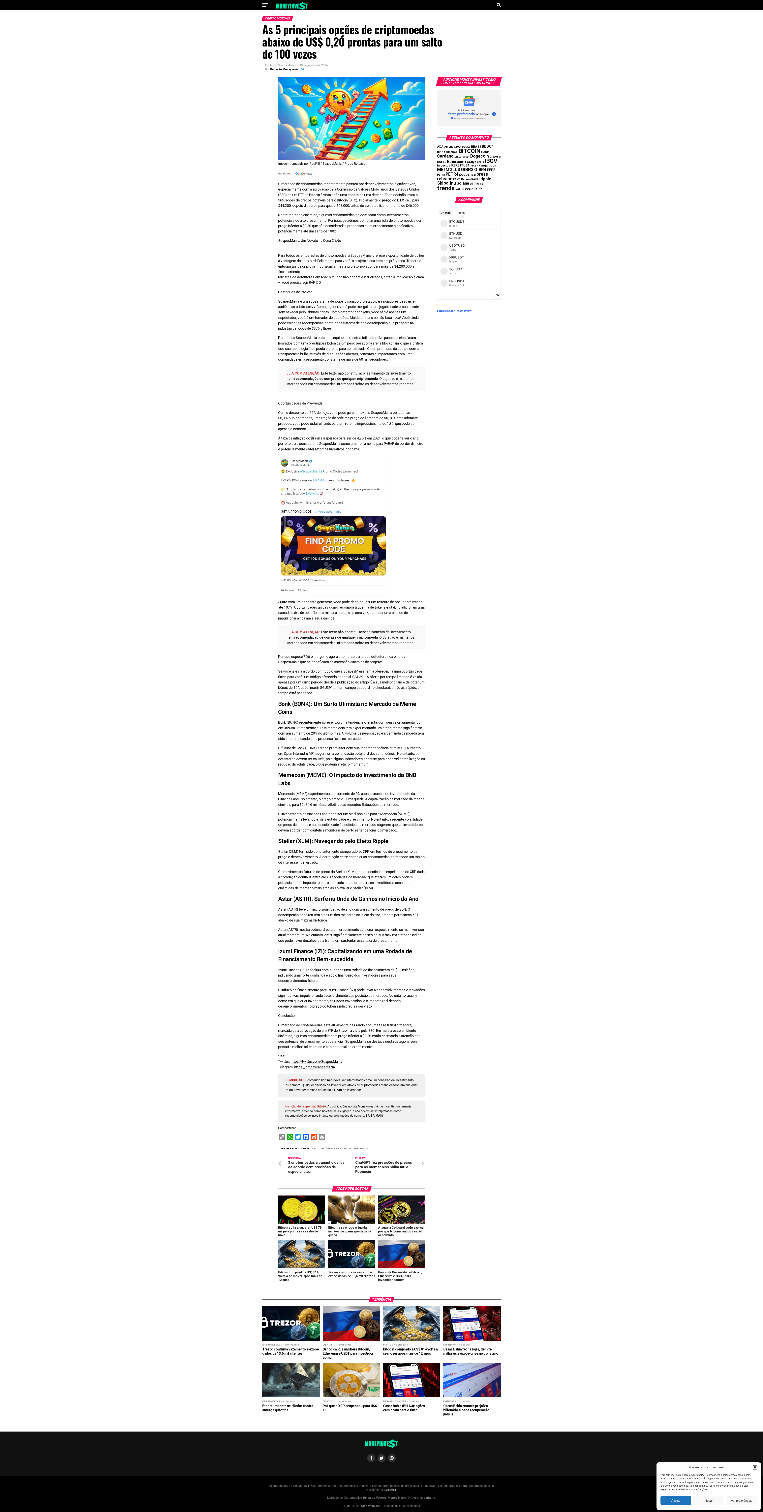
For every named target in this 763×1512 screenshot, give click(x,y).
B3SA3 (466, 146)
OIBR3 (467, 169)
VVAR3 (469, 189)
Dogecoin (479, 156)
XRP (478, 189)
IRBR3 (455, 165)
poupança (467, 174)
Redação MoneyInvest (284, 69)
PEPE (491, 170)
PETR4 (452, 174)
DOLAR (441, 162)
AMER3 (448, 146)
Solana (463, 183)
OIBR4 (480, 169)
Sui (471, 184)
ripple (485, 178)
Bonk (282, 722)
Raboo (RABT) (470, 179)
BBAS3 (476, 146)
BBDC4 (488, 146)
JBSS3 (474, 165)
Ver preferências (741, 1500)
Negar (709, 1500)
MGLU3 (453, 169)
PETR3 (441, 174)
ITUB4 (464, 165)
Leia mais (390, 1490)
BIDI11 (441, 152)
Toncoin (478, 184)
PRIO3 (456, 179)
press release (336, 1148)
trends (446, 188)
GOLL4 (480, 162)
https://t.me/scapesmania (314, 1067)
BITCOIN (319, 1148)
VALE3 (459, 189)
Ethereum (455, 161)
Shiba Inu (446, 183)
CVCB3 (466, 157)
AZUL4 (457, 147)
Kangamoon (487, 165)
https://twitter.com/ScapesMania (316, 1062)
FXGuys (470, 162)
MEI (441, 169)
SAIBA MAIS (374, 1115)
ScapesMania (361, 255)
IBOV (491, 161)
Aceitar (676, 1500)
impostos (443, 165)
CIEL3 (458, 156)
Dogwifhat (495, 157)
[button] (755, 1467)
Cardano (445, 156)
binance (452, 152)
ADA (440, 146)
